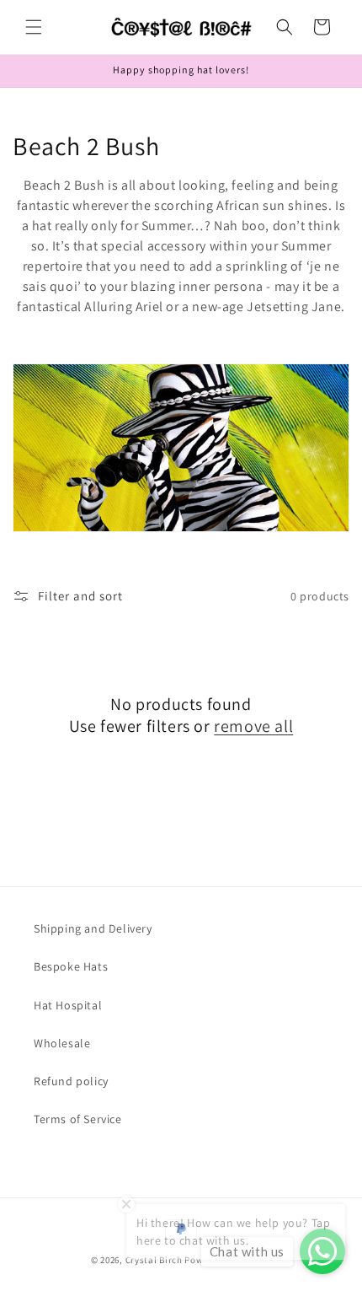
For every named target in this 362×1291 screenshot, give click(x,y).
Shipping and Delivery (93, 928)
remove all (253, 726)
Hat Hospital (68, 1005)
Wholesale (62, 1043)
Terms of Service (78, 1119)
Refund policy (71, 1081)
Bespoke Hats (71, 966)
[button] (33, 27)
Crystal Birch (154, 1260)
